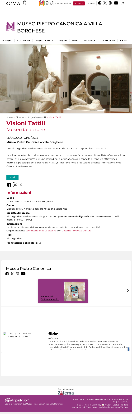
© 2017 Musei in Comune (88, 405)
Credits (90, 407)
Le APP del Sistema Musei (49, 297)
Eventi (75, 40)
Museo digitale (44, 40)
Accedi (91, 3)
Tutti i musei (61, 3)
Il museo (7, 40)
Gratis (12, 177)
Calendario (108, 40)
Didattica (89, 40)
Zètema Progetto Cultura (76, 230)
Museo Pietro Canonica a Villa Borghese (44, 404)
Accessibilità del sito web (107, 407)
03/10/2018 (87, 344)
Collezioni (23, 40)
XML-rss (124, 407)
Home (9, 117)
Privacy (107, 405)
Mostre (63, 40)
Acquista (79, 3)
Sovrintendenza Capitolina (40, 230)
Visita (123, 40)
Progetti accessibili (37, 117)
